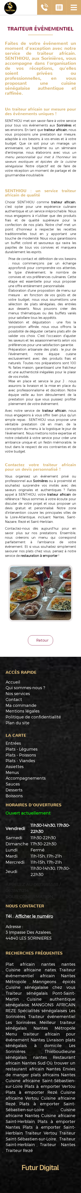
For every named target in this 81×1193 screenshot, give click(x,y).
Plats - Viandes (20, 760)
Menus (12, 772)
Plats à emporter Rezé (31, 1092)
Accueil (13, 681)
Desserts (14, 789)
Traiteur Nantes (58, 1144)
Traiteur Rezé (19, 1150)
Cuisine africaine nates (31, 969)
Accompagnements (26, 778)
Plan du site (17, 722)
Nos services (18, 693)
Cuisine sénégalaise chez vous (40, 987)
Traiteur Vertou (41, 1132)
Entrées (13, 743)
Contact (14, 699)
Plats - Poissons (21, 754)
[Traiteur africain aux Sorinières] (40, 593)
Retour (41, 640)
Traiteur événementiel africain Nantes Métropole (40, 975)
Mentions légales (23, 710)
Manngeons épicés (54, 981)
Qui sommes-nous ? (25, 687)
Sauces (13, 783)
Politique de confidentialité (33, 716)
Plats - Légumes (22, 749)
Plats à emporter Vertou (50, 1086)
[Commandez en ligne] (59, 7)
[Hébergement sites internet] (40, 1176)
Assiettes (15, 766)
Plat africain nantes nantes (40, 964)
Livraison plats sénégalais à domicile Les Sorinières (40, 1045)
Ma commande (21, 705)
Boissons (14, 795)
